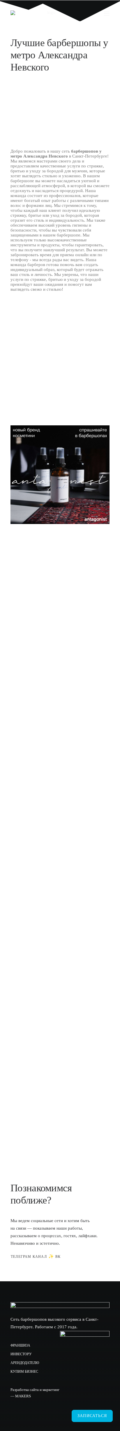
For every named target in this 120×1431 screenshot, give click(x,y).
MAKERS (23, 1396)
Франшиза (20, 1345)
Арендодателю (24, 1363)
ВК (58, 1257)
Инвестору (21, 1354)
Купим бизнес (24, 1371)
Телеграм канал (29, 1257)
